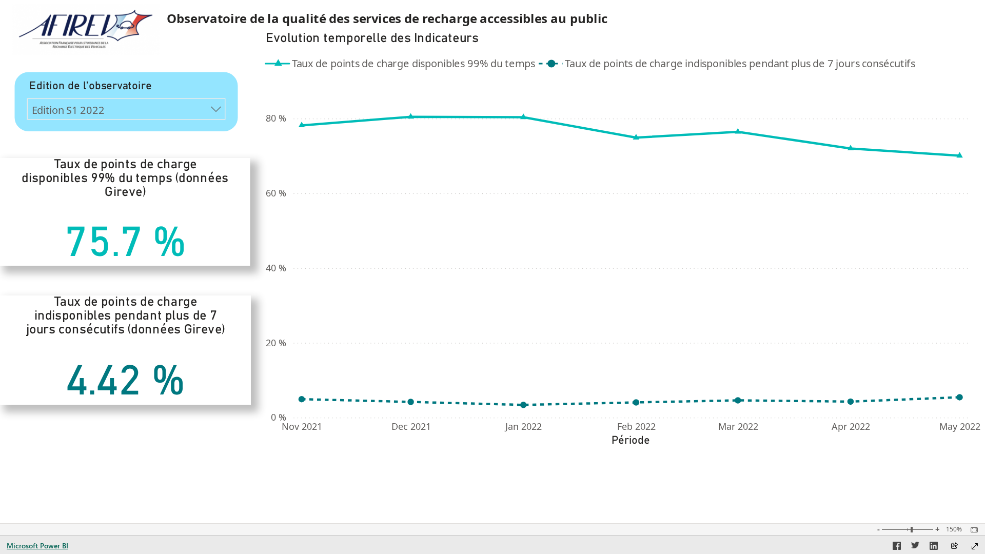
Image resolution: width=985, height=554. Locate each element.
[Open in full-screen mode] (975, 546)
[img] (86, 30)
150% (954, 529)
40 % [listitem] (276, 268)
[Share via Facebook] (897, 547)
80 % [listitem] (276, 118)
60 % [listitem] (276, 193)
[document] (443, 19)
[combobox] (126, 109)
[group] (443, 18)
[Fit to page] (972, 530)
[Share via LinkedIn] (934, 547)
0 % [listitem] (278, 417)
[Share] (954, 546)
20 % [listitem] (276, 343)
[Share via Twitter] (915, 547)
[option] (402, 63)
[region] (492, 231)
